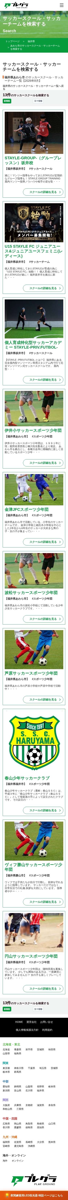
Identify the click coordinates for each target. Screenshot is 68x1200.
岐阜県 (51, 1086)
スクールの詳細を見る (43, 191)
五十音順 (38, 101)
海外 (5, 1160)
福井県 (31, 41)
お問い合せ (46, 1021)
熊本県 (51, 1142)
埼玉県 (42, 1068)
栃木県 (6, 1072)
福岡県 (6, 1142)
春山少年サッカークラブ (27, 778)
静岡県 (17, 1086)
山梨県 (29, 1086)
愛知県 (6, 1086)
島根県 (40, 1123)
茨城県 (54, 1068)
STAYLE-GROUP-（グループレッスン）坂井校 (33, 160)
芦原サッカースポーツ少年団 (31, 673)
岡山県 (17, 1123)
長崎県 (29, 1142)
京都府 (29, 1105)
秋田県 (51, 1049)
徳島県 (29, 1127)
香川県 (6, 1127)
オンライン (18, 1160)
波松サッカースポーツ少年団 (31, 592)
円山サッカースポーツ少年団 (31, 956)
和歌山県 (7, 1109)
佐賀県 (17, 1142)
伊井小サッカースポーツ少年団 (33, 430)
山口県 (51, 1123)
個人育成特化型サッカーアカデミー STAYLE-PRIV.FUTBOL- (33, 344)
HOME (19, 1021)
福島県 (17, 1053)
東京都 (6, 1068)
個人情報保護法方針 (27, 1029)
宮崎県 (6, 1146)
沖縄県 (31, 1146)
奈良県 (51, 1105)
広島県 (6, 1123)
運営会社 (31, 1021)
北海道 (6, 1049)
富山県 (17, 1090)
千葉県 (31, 1068)
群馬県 (17, 1072)
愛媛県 (17, 1127)
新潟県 (6, 1090)
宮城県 (40, 1049)
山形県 (6, 1053)
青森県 (17, 1049)
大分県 (40, 1142)
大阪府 (6, 1105)
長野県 (40, 1086)
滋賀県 (40, 1105)
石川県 (29, 1090)
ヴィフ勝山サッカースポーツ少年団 (33, 867)
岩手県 (29, 1049)
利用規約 (47, 1029)
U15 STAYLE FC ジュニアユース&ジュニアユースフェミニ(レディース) (34, 251)
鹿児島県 (19, 1146)
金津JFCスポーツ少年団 (27, 509)
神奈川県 (19, 1068)
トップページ (12, 41)
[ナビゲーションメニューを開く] (62, 5)
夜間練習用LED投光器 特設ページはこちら (34, 1195)
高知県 (40, 1127)
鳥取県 (29, 1123)
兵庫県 (17, 1105)
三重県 (20, 1109)
